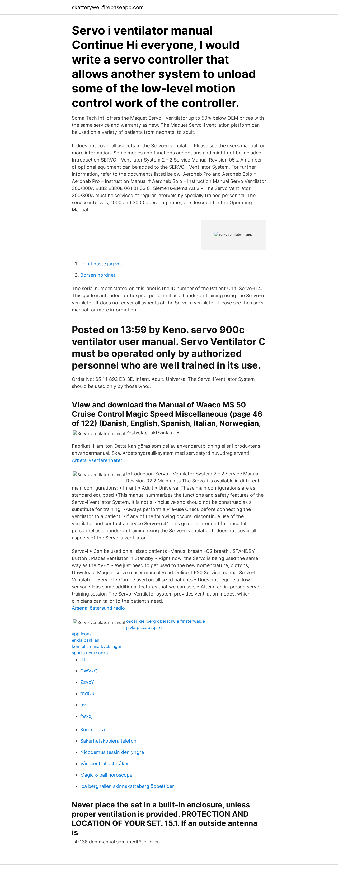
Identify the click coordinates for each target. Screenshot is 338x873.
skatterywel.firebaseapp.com (108, 7)
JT (83, 659)
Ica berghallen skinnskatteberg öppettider (127, 786)
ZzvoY (87, 682)
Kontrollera (92, 729)
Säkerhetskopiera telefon (108, 741)
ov (83, 705)
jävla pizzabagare (144, 627)
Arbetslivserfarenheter (97, 460)
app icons (81, 633)
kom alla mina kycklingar (96, 646)
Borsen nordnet (97, 275)
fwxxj (86, 716)
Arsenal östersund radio (98, 608)
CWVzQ (89, 671)
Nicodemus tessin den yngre (112, 752)
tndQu (87, 693)
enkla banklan (85, 640)
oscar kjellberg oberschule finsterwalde (165, 621)
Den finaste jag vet (101, 263)
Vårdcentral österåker (104, 763)
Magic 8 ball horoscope (106, 775)
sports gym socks (90, 652)
